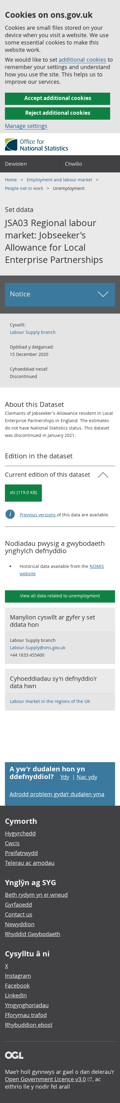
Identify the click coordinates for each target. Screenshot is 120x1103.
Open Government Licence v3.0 (45, 1079)
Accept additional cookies (57, 98)
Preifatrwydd (21, 853)
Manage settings (26, 125)
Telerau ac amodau (29, 862)
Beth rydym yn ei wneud (36, 894)
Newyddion (19, 924)
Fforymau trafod (26, 1015)
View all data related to (60, 596)
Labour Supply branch (33, 332)
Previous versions (38, 515)
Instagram (18, 975)
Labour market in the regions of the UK (50, 701)
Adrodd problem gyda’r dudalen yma (57, 794)
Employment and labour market (60, 180)
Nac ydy (87, 777)
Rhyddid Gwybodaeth (32, 934)
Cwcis (12, 843)
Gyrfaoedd (18, 904)
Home (11, 180)
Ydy (64, 777)
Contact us (18, 914)
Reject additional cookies (57, 112)
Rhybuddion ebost (28, 1024)
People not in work (24, 188)
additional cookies (82, 59)
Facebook (17, 985)
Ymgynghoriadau (27, 1005)
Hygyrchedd (20, 833)
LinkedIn (16, 995)
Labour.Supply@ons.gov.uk (37, 647)
